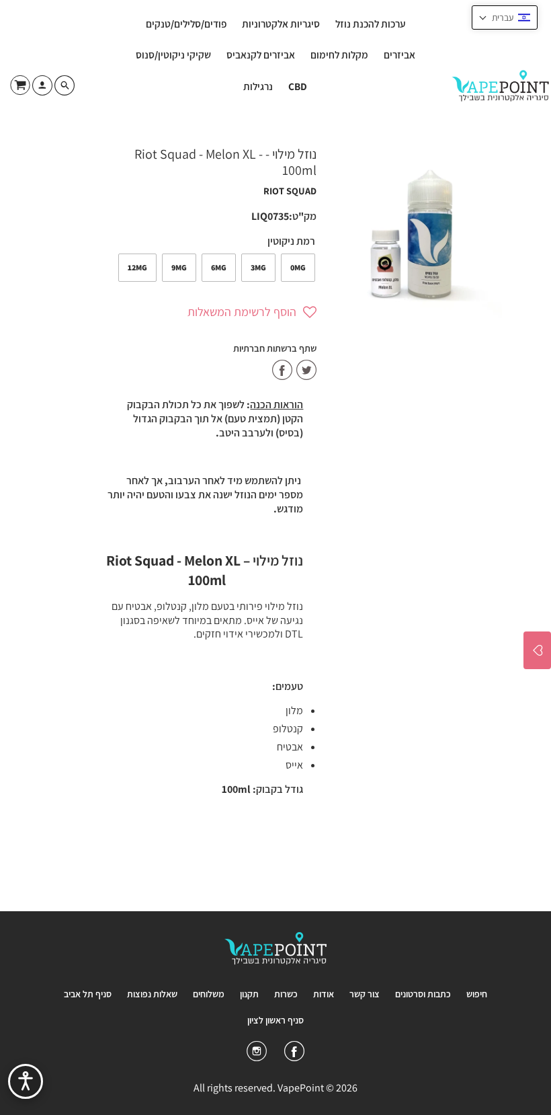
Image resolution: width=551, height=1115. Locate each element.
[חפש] (83, 85)
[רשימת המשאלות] (537, 650)
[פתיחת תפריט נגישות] (25, 1081)
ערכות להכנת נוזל (370, 23)
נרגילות (258, 86)
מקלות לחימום (339, 54)
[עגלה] (18, 84)
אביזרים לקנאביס (260, 54)
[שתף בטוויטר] (306, 371)
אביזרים (399, 54)
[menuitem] (370, 23)
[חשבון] (41, 90)
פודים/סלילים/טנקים (186, 23)
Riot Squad (289, 190)
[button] (211, 312)
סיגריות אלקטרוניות (281, 23)
